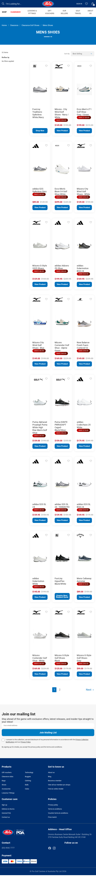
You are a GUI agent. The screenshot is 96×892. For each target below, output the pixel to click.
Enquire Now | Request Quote (62, 596)
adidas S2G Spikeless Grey (39, 190)
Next (45, 87)
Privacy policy (53, 805)
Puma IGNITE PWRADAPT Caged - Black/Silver (61, 426)
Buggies (28, 776)
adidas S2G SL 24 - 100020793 (62, 505)
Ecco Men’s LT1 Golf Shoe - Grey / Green (84, 112)
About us (51, 772)
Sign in (79, 4)
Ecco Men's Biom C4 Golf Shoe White (61, 191)
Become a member (54, 781)
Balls (26, 785)
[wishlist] (86, 3)
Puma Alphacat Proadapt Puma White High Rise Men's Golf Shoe (39, 427)
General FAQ (6, 813)
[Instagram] (54, 848)
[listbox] (82, 53)
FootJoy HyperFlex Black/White (60, 581)
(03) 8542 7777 (8, 848)
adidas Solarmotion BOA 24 (83, 268)
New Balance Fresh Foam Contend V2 (83, 345)
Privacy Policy (26, 742)
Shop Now (40, 131)
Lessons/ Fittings (8, 793)
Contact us (6, 817)
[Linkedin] (58, 848)
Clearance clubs (7, 776)
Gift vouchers (6, 772)
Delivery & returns (8, 809)
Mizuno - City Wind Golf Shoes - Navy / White (62, 113)
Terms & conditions (55, 809)
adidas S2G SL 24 (39, 505)
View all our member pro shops (59, 785)
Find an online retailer (55, 789)
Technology (29, 772)
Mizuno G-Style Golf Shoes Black (62, 658)
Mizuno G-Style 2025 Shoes (39, 267)
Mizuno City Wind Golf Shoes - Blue (38, 345)
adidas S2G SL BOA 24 (84, 505)
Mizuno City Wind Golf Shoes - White (83, 191)
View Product (62, 131)
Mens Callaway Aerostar (84, 579)
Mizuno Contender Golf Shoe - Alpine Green (62, 346)
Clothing (28, 781)
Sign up (4, 805)
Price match (52, 817)
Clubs (27, 789)
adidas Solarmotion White (38, 581)
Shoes (4, 785)
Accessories (6, 789)
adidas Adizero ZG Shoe (62, 267)
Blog (49, 776)
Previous (34, 87)
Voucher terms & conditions (58, 813)
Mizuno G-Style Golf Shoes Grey (84, 658)
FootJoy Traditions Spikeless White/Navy (38, 113)
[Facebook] (49, 848)
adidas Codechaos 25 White (83, 425)
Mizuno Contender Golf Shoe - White (39, 658)
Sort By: (67, 54)
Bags (4, 781)
